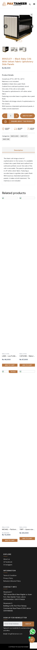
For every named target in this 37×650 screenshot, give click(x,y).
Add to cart (27, 115)
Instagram (8, 565)
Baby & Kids (14, 136)
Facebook (8, 562)
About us (6, 559)
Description (18, 150)
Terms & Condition (9, 576)
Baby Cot (24, 136)
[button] (31, 15)
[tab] (18, 150)
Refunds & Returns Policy (12, 581)
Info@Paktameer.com (15, 634)
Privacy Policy (8, 578)
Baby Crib (6, 139)
